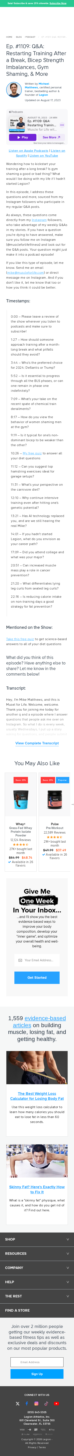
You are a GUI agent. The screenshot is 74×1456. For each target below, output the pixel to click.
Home (9, 37)
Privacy (32, 1447)
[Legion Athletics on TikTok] (46, 1403)
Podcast (30, 37)
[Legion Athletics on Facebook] (26, 1403)
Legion (43, 95)
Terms (42, 1447)
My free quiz (32, 453)
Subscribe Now (58, 3)
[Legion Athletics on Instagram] (36, 1403)
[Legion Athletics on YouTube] (56, 1403)
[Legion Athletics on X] (17, 1403)
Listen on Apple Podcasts (29, 150)
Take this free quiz (20, 639)
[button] (3, 3)
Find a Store (17, 1310)
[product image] (20, 799)
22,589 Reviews (55, 832)
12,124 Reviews (20, 840)
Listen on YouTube (44, 155)
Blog (19, 37)
